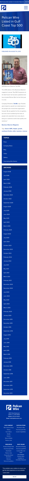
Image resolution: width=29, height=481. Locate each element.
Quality (8, 434)
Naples (15, 128)
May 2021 (6, 269)
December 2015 (8, 385)
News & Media (8, 438)
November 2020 (8, 288)
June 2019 (6, 342)
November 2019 (8, 323)
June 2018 (6, 378)
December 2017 (8, 381)
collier (14, 131)
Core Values (9, 432)
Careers (9, 436)
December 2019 (8, 319)
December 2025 (8, 195)
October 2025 (7, 199)
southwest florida (7, 131)
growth (20, 128)
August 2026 (7, 171)
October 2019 (7, 327)
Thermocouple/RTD (21, 448)
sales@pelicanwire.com (16, 418)
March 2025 (7, 226)
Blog (5, 149)
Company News (8, 146)
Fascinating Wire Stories (10, 161)
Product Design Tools (8, 446)
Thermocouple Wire (21, 429)
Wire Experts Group (9, 427)
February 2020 (8, 311)
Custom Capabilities (21, 432)
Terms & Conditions (8, 461)
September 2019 (8, 331)
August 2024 (7, 234)
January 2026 (7, 191)
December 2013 (8, 393)
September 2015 (8, 389)
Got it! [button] (14, 476)
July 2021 (6, 265)
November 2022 (8, 249)
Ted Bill (15, 103)
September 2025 (8, 203)
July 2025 (6, 210)
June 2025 (7, 214)
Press (5, 142)
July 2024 (6, 238)
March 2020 (7, 308)
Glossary (8, 459)
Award (7, 128)
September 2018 (8, 374)
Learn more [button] (6, 472)
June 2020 (7, 296)
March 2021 (7, 276)
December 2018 (8, 366)
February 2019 (8, 358)
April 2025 (7, 222)
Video (5, 153)
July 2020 (6, 292)
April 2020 (7, 304)
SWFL (11, 128)
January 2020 (7, 315)
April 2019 (6, 350)
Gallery (5, 157)
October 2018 (7, 370)
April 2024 (7, 241)
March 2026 (7, 183)
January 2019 (7, 362)
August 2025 (7, 206)
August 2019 (7, 335)
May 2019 (6, 346)
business (19, 131)
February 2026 (8, 187)
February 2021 (8, 280)
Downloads (8, 451)
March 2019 (7, 354)
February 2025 (8, 230)
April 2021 (6, 273)
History (8, 429)
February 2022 (8, 257)
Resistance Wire (21, 427)
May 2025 (6, 218)
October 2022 (7, 253)
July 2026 (6, 175)
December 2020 (8, 284)
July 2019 (6, 339)
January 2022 (7, 261)
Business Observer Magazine (10, 125)
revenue (24, 131)
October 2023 (7, 245)
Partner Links (8, 440)
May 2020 (6, 300)
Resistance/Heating (21, 446)
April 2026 (7, 179)
